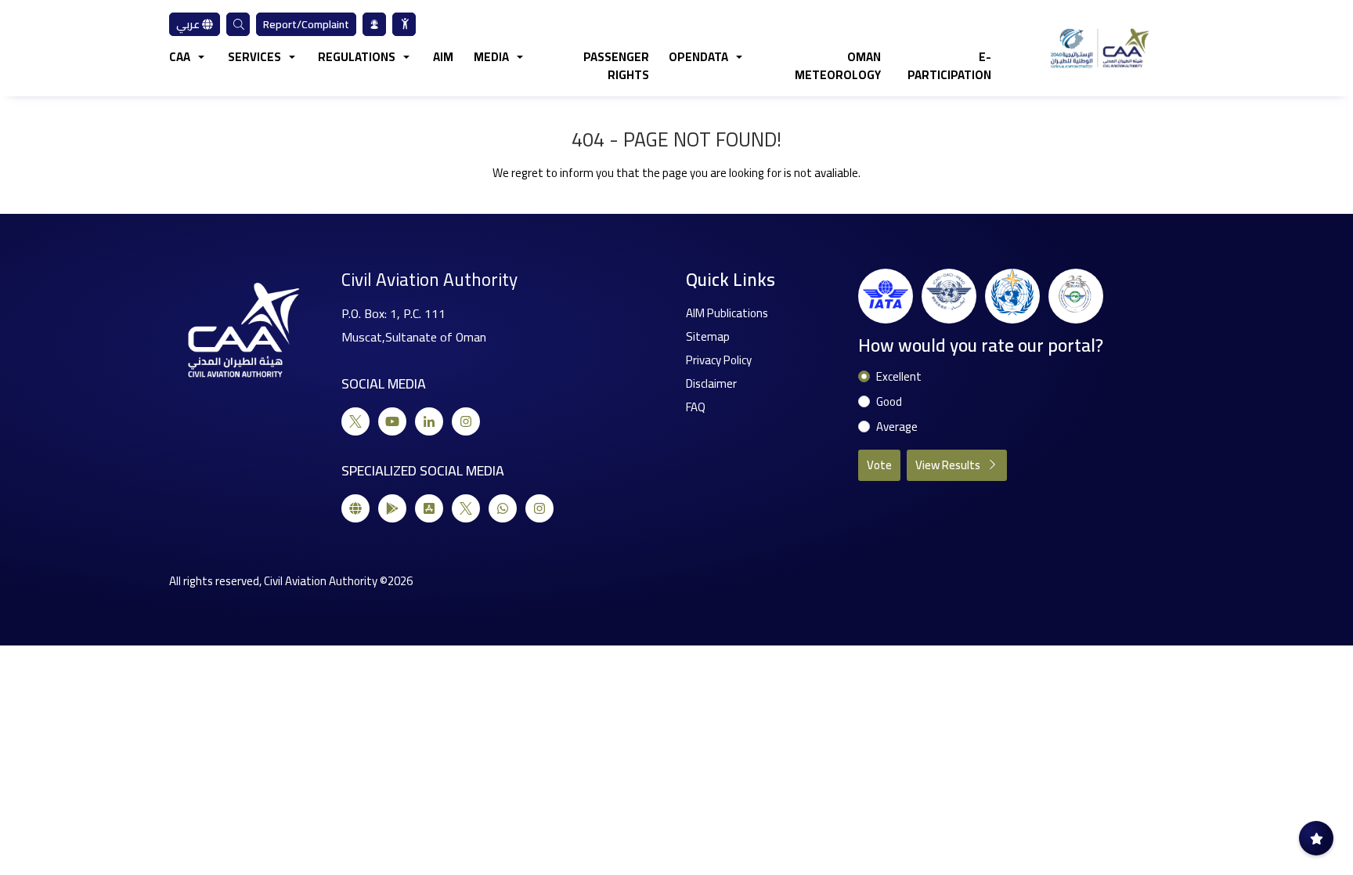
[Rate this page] (1316, 838)
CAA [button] (179, 58)
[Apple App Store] (429, 508)
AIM (443, 58)
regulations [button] (356, 58)
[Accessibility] (404, 24)
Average (897, 427)
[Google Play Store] (392, 508)
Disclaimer (711, 383)
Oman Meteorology (838, 66)
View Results (949, 465)
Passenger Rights (616, 66)
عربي (189, 24)
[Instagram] (466, 421)
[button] (238, 24)
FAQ (695, 407)
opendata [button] (698, 58)
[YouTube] (392, 421)
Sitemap (708, 336)
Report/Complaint (306, 24)
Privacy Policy (719, 360)
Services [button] (254, 58)
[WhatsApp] (503, 508)
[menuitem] (404, 24)
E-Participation (948, 66)
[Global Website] (355, 508)
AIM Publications (727, 313)
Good (889, 402)
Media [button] (491, 58)
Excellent (899, 377)
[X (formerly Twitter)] (355, 421)
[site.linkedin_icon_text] (429, 421)
